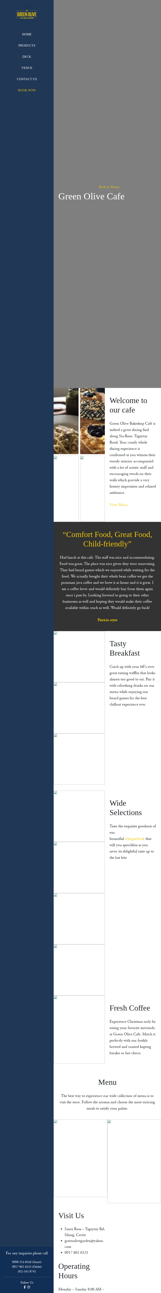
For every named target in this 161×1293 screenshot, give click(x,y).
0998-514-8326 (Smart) (26, 1262)
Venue (26, 68)
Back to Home (108, 187)
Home (27, 34)
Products (26, 45)
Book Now (27, 90)
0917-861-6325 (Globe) (27, 1267)
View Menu (119, 504)
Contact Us (27, 79)
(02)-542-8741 (27, 1271)
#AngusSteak (135, 838)
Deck (26, 56)
